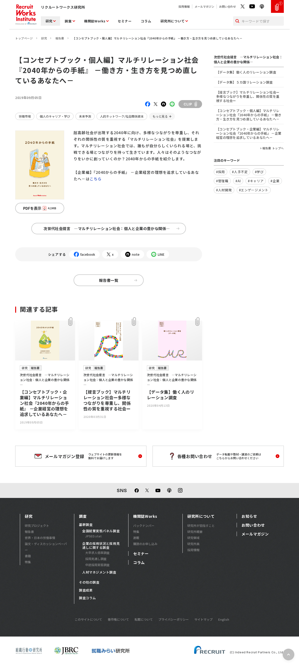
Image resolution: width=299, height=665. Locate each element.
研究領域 (193, 538)
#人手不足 (240, 171)
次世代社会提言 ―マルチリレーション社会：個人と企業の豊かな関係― (108, 228)
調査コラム (87, 598)
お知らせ (249, 516)
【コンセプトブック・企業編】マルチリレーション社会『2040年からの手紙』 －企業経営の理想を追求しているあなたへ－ (248, 133)
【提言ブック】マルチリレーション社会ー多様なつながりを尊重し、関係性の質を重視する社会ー (247, 96)
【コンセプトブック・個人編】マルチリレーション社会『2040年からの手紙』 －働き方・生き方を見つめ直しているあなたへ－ (248, 114)
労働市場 (25, 116)
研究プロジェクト (37, 525)
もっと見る (160, 116)
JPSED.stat (93, 536)
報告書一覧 (108, 280)
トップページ (24, 38)
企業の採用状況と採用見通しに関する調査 (101, 546)
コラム (146, 21)
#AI (238, 180)
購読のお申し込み (145, 544)
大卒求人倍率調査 (97, 552)
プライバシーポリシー (173, 619)
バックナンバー (143, 525)
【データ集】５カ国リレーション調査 (244, 82)
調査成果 (86, 590)
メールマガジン (204, 6)
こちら (96, 179)
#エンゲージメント (253, 190)
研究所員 (193, 544)
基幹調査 (86, 525)
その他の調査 (89, 582)
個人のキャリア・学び (55, 116)
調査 (68, 21)
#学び (259, 171)
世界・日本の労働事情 (40, 538)
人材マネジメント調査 (99, 572)
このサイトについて (88, 619)
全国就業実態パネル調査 (101, 531)
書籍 (28, 556)
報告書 (59, 38)
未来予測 (85, 116)
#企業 (275, 180)
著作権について (118, 619)
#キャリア (256, 180)
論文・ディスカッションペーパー (46, 547)
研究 (49, 21)
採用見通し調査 (96, 558)
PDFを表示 (39, 208)
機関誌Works (95, 21)
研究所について (172, 21)
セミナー (125, 21)
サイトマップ (203, 619)
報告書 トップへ (273, 148)
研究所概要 (195, 531)
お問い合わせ (227, 6)
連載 (136, 538)
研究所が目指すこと (201, 525)
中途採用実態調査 (97, 565)
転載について (144, 619)
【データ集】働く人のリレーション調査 (246, 72)
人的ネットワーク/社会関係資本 (122, 116)
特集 (28, 562)
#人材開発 (224, 190)
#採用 (220, 171)
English (223, 619)
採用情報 (184, 6)
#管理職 (222, 180)
